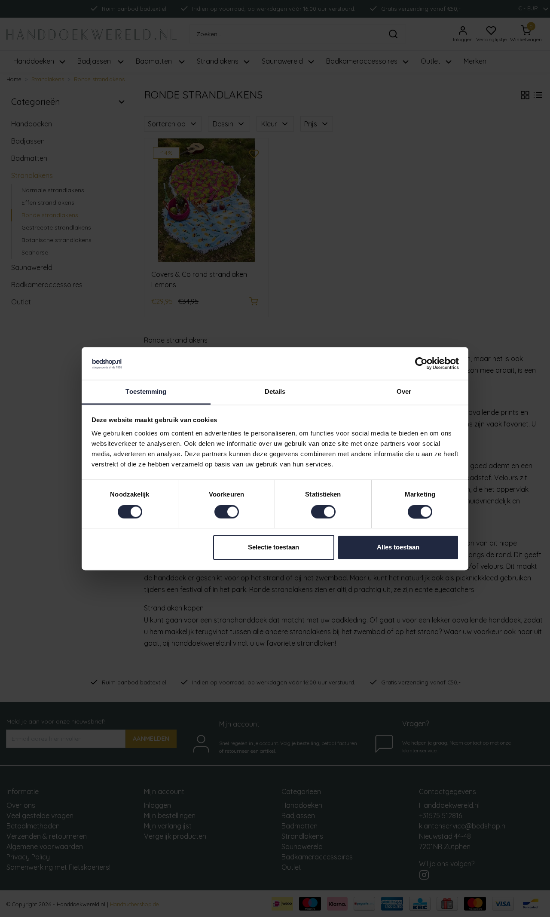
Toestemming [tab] (145, 392)
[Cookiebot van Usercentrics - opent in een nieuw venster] (421, 363)
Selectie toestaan (273, 547)
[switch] (226, 511)
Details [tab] (275, 392)
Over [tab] (404, 392)
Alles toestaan (398, 547)
